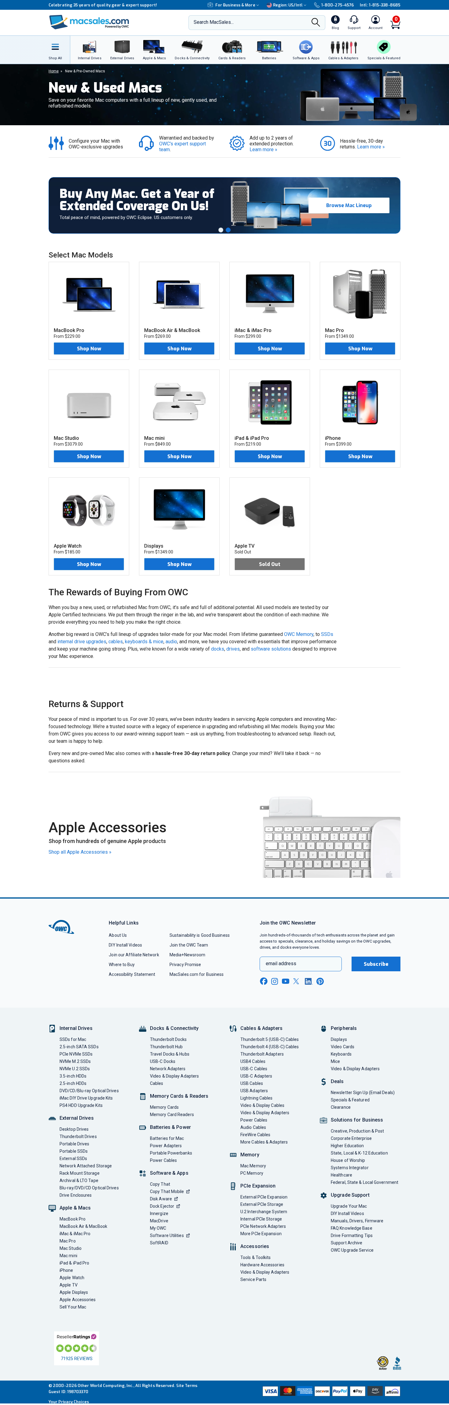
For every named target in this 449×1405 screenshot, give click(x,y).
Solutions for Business (357, 1120)
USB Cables (251, 1083)
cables (115, 641)
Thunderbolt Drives (78, 1136)
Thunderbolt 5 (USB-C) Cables (269, 1039)
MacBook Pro (73, 1219)
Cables (156, 1083)
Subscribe (376, 964)
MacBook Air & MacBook (83, 1226)
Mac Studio (71, 1248)
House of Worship (348, 1160)
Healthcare (341, 1175)
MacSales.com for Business (197, 974)
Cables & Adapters (261, 1028)
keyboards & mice (144, 641)
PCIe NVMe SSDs (76, 1054)
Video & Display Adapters (174, 1076)
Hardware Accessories (262, 1264)
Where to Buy (122, 964)
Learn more (263, 149)
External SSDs (73, 1158)
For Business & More (235, 5)
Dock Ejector (162, 1206)
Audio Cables (253, 1127)
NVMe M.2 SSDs (75, 1061)
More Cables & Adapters (264, 1142)
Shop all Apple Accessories (80, 852)
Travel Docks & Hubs (169, 1054)
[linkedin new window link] (309, 981)
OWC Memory (298, 634)
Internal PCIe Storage (261, 1219)
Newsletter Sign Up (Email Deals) (363, 1092)
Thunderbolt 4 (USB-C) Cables (269, 1046)
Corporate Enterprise (351, 1138)
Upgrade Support (350, 1195)
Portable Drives (74, 1143)
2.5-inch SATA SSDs (79, 1046)
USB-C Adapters (256, 1076)
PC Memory (251, 1173)
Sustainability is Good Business (200, 935)
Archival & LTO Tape (79, 1180)
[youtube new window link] (286, 981)
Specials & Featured (350, 1099)
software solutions (271, 649)
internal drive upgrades (81, 641)
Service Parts (253, 1279)
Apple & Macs (75, 1208)
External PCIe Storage (261, 1204)
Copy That (160, 1184)
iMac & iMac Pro (75, 1233)
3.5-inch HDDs (73, 1076)
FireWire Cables (255, 1134)
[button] (220, 230)
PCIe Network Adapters (263, 1226)
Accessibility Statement (132, 974)
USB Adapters (254, 1090)
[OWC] (89, 23)
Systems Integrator (350, 1167)
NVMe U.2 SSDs (75, 1068)
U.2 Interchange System (263, 1211)
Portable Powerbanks (171, 1153)
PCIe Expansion (258, 1186)
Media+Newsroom (187, 954)
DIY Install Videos (125, 945)
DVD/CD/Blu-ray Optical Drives (89, 1090)
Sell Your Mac (73, 1307)
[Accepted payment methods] (330, 1392)
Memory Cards (164, 1107)
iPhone (66, 1270)
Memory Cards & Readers (179, 1096)
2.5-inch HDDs (73, 1083)
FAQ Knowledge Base (351, 1228)
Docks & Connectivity (174, 1028)
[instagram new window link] (274, 981)
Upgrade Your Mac (349, 1206)
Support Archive (346, 1242)
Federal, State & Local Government (364, 1182)
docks (217, 649)
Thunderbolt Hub (166, 1046)
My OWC (158, 1228)
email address (281, 963)
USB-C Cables (253, 1068)
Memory (249, 1155)
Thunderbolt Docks (168, 1039)
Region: (288, 5)
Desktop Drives (74, 1129)
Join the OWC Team (189, 945)
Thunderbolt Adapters (262, 1054)
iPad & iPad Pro (74, 1263)
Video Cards (342, 1046)
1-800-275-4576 (337, 5)
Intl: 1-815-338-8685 (380, 5)
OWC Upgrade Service (352, 1250)
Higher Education (347, 1145)
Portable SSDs (74, 1151)
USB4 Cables (252, 1061)
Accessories (254, 1246)
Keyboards (341, 1054)
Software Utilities (167, 1235)
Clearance (341, 1107)
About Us (118, 935)
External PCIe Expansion (263, 1197)
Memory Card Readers (172, 1114)
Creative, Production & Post (357, 1131)
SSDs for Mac (73, 1039)
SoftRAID (159, 1242)
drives (233, 649)
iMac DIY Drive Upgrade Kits (86, 1098)
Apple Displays (74, 1292)
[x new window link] (297, 981)
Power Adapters (166, 1145)
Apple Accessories (78, 1299)
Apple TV (69, 1285)
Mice (335, 1061)
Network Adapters (167, 1068)
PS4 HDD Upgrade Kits (81, 1105)
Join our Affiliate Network (134, 954)
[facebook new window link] (264, 981)
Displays (339, 1039)
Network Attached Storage (86, 1165)
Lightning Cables (256, 1098)
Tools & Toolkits (255, 1257)
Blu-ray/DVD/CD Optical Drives (89, 1187)
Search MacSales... (214, 22)
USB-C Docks (162, 1061)
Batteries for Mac (167, 1138)
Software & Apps (169, 1173)
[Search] (316, 23)
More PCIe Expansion (261, 1233)
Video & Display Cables (262, 1105)
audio (171, 641)
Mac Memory (253, 1165)
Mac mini (68, 1255)
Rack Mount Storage (80, 1173)
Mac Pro (68, 1241)
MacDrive (159, 1220)
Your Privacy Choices (69, 1401)
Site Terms (187, 1385)
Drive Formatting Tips (352, 1235)
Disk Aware (161, 1198)
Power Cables (163, 1160)
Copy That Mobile (167, 1191)
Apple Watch (72, 1277)
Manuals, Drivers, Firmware (357, 1220)
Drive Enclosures (76, 1195)
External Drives (77, 1118)
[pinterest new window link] (320, 981)
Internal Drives (76, 1028)
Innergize (159, 1213)
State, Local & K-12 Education (359, 1153)
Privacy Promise (185, 964)
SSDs (327, 634)
